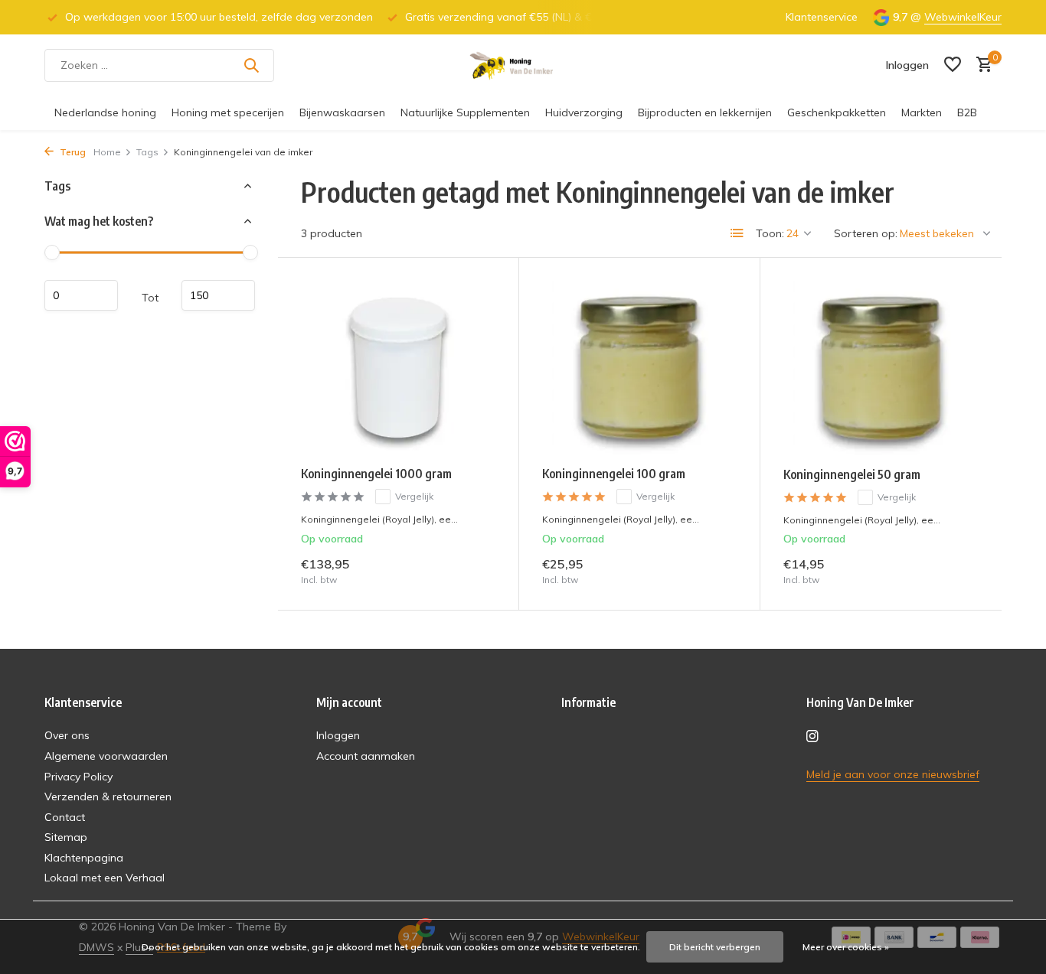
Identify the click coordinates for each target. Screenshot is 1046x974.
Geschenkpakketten (836, 112)
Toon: (770, 233)
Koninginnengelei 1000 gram (376, 473)
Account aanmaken (365, 756)
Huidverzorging (584, 112)
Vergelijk (414, 496)
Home (107, 152)
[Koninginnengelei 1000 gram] (398, 367)
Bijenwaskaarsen (342, 112)
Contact (64, 817)
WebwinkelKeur (963, 17)
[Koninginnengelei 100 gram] (639, 367)
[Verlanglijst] (952, 65)
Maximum (218, 295)
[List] (737, 233)
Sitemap (65, 837)
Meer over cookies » (845, 947)
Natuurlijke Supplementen (465, 112)
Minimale (81, 295)
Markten (921, 112)
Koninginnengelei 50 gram (851, 474)
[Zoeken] (251, 65)
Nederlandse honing (105, 112)
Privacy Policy (78, 776)
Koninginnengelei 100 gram (613, 473)
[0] (980, 65)
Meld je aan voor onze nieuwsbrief (892, 774)
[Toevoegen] (469, 570)
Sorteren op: (865, 233)
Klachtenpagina (83, 858)
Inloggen (338, 735)
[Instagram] (812, 736)
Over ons (67, 735)
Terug (71, 152)
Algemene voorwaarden (106, 756)
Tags (147, 152)
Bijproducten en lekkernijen (705, 112)
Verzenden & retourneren (108, 796)
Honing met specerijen (228, 112)
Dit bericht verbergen (714, 947)
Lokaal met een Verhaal (104, 877)
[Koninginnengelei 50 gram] (881, 368)
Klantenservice (822, 17)
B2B (967, 112)
